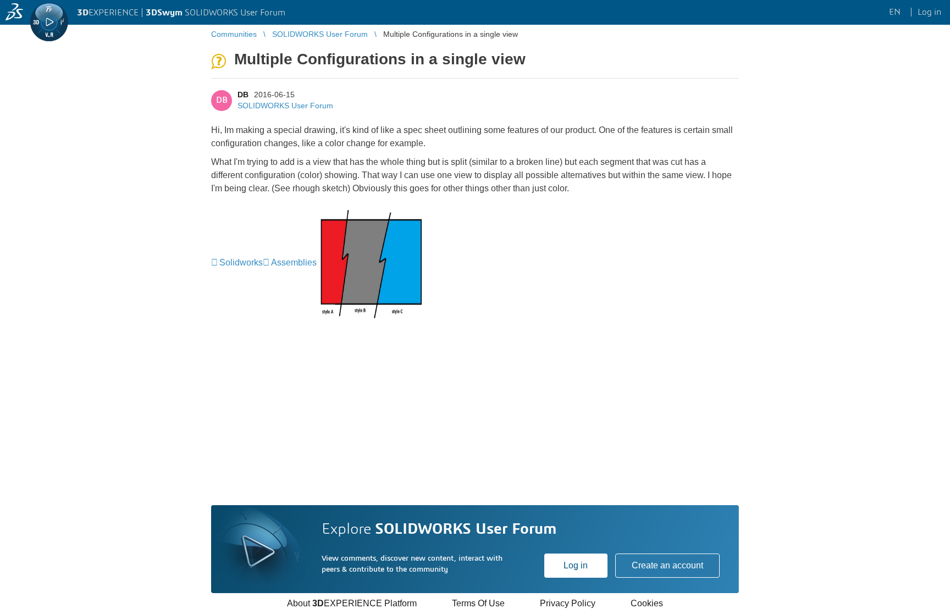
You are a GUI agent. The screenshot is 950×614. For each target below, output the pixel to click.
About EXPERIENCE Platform (352, 603)
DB (243, 94)
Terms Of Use (478, 603)
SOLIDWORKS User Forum (285, 105)
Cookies (647, 603)
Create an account (667, 565)
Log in (576, 565)
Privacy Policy (567, 603)
